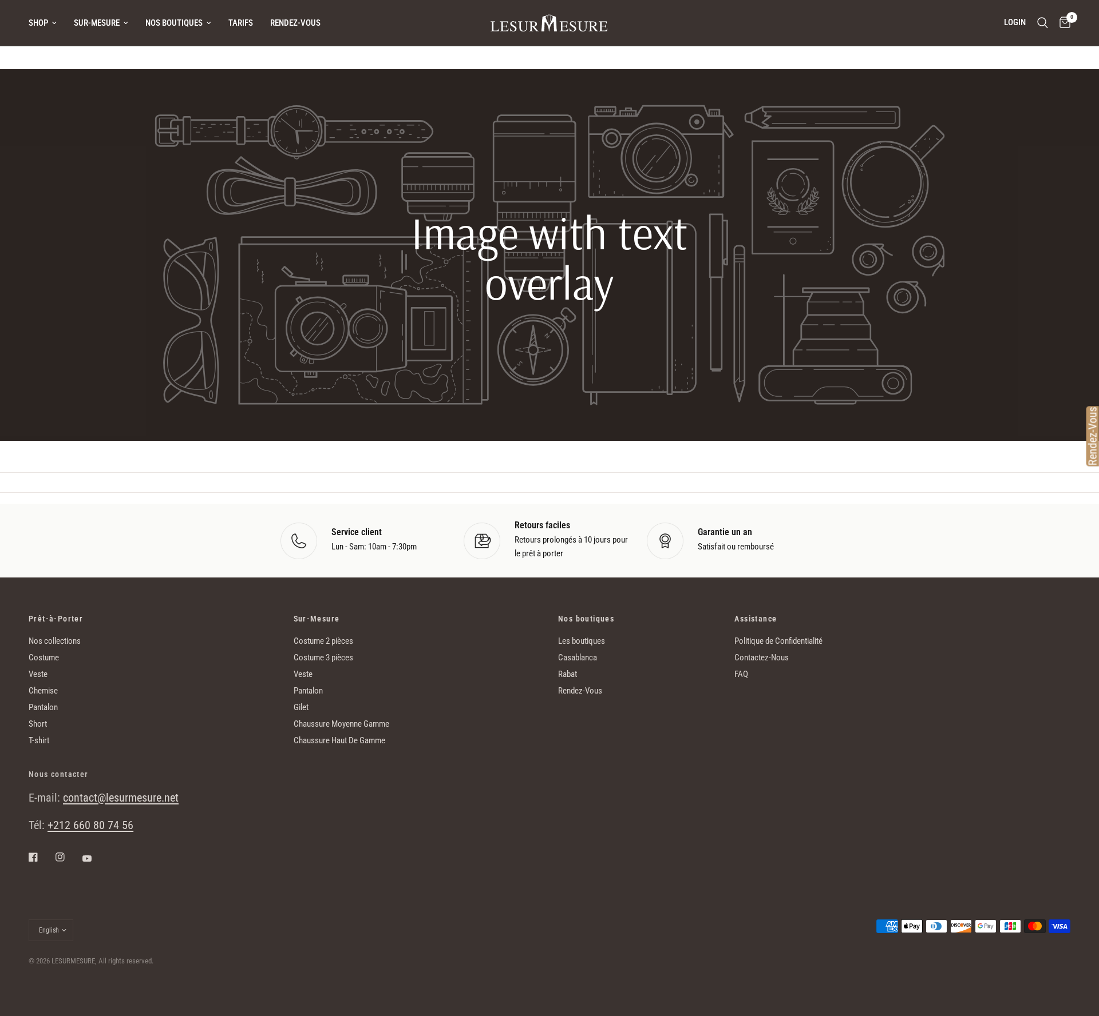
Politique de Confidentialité (778, 641)
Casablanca (577, 657)
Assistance (755, 619)
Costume (44, 657)
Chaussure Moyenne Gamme (341, 724)
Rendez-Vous (295, 23)
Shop (38, 23)
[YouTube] (95, 858)
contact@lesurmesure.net (121, 797)
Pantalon (43, 707)
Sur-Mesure (97, 23)
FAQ (741, 674)
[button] (549, 381)
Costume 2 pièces (323, 641)
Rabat (567, 674)
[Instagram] (68, 857)
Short (38, 724)
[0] (1062, 23)
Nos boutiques (174, 23)
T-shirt (39, 740)
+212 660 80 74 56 (90, 825)
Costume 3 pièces (323, 657)
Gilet (301, 707)
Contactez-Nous (761, 657)
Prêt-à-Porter (56, 619)
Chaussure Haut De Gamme (339, 740)
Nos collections (55, 641)
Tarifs (240, 23)
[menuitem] (47, 22)
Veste (38, 674)
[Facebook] (41, 857)
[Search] (1042, 23)
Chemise (43, 691)
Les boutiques (581, 641)
